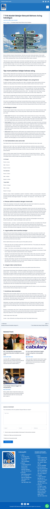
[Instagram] (45, 1)
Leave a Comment (14, 20)
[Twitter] (48, 1)
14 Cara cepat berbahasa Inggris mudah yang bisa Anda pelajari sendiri (35, 353)
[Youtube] (28, 504)
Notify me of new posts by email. (10, 438)
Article (9, 20)
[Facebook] (43, 1)
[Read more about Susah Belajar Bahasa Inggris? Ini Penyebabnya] (13, 376)
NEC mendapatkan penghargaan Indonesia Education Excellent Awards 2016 (13, 353)
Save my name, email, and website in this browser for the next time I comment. (20, 432)
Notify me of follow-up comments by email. (12, 435)
